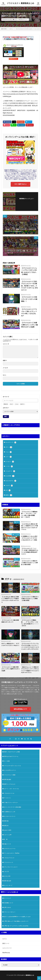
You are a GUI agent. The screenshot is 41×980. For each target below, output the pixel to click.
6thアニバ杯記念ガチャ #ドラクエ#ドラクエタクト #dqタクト (10, 644)
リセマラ (9, 485)
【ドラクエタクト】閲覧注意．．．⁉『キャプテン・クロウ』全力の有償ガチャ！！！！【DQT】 (30, 623)
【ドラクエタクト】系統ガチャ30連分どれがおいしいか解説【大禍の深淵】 (29, 562)
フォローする (26, 201)
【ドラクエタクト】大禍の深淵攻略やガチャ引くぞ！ (10, 621)
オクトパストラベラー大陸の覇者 (12, 807)
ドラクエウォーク (8, 862)
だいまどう (9, 461)
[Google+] (21, 122)
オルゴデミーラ (10, 442)
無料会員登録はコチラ (20, 709)
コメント (6, 343)
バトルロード (10, 471)
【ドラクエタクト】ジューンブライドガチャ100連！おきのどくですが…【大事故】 (29, 271)
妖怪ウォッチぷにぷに (9, 784)
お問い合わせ (7, 907)
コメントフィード (7, 948)
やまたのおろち (10, 480)
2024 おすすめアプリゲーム (11, 756)
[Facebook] (7, 122)
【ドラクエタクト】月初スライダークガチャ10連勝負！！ (29, 299)
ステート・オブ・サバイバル (11, 788)
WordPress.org (6, 952)
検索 (5, 416)
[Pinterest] (30, 125)
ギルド (11, 404)
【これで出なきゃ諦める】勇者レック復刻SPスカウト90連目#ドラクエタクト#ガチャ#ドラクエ (29, 526)
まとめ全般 (9, 475)
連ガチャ (22, 404)
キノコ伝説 (7, 761)
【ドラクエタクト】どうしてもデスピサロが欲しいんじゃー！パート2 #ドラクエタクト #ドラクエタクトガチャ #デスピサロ (30, 646)
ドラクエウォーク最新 (9, 774)
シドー (8, 456)
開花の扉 (6, 404)
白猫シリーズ (7, 844)
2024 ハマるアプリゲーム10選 (12, 751)
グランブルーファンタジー (11, 867)
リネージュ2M (7, 834)
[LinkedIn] (21, 125)
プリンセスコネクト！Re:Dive (11, 853)
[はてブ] (28, 122)
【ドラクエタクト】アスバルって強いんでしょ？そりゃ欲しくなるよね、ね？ (29, 312)
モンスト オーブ (8, 885)
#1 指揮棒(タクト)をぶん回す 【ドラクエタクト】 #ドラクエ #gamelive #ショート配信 (29, 538)
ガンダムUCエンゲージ (10, 770)
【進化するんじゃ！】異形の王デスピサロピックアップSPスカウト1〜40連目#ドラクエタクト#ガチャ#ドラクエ (30, 670)
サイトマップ (7, 898)
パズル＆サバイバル (9, 793)
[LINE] (13, 125)
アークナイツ (7, 797)
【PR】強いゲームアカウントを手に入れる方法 (16, 925)
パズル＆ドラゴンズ (9, 857)
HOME (5, 29)
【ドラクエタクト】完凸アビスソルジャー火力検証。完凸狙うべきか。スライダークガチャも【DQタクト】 (29, 286)
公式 (7, 490)
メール (5, 367)
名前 (5, 360)
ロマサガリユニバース (9, 848)
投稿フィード (5, 943)
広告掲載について (8, 902)
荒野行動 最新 (7, 779)
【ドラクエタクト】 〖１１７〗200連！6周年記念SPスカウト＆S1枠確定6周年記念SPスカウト (29, 551)
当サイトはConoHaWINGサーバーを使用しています (17, 916)
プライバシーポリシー (9, 912)
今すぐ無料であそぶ (20, 184)
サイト (4, 375)
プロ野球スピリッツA (9, 811)
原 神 (5, 839)
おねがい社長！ (8, 830)
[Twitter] (14, 122)
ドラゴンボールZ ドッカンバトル (12, 765)
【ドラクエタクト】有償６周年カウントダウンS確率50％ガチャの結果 (29, 325)
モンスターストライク (9, 816)
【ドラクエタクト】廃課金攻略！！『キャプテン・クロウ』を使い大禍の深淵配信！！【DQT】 (29, 514)
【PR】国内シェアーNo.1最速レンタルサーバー (16, 921)
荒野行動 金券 (7, 880)
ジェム (16, 404)
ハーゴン (8, 466)
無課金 (8, 495)
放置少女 (6, 825)
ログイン (4, 938)
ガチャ (16, 19)
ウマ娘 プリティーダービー (11, 802)
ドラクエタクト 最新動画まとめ (20, 3)
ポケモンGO (7, 876)
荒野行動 (6, 821)
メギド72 (6, 871)
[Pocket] (6, 125)
